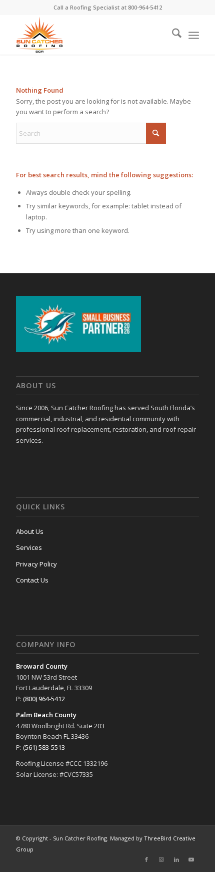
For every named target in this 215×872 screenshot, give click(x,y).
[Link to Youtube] (191, 859)
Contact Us (32, 580)
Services (29, 547)
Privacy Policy (36, 563)
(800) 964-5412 (44, 698)
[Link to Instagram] (161, 859)
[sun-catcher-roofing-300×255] (89, 35)
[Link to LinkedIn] (176, 859)
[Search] (172, 35)
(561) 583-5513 (44, 747)
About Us (30, 531)
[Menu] (193, 35)
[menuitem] (172, 35)
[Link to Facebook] (146, 859)
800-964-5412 (145, 7)
